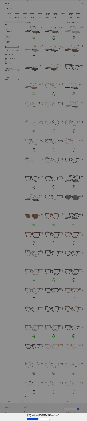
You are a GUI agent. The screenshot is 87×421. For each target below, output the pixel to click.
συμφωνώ (32, 418)
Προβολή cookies (44, 418)
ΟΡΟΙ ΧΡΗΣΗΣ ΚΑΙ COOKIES (39, 416)
